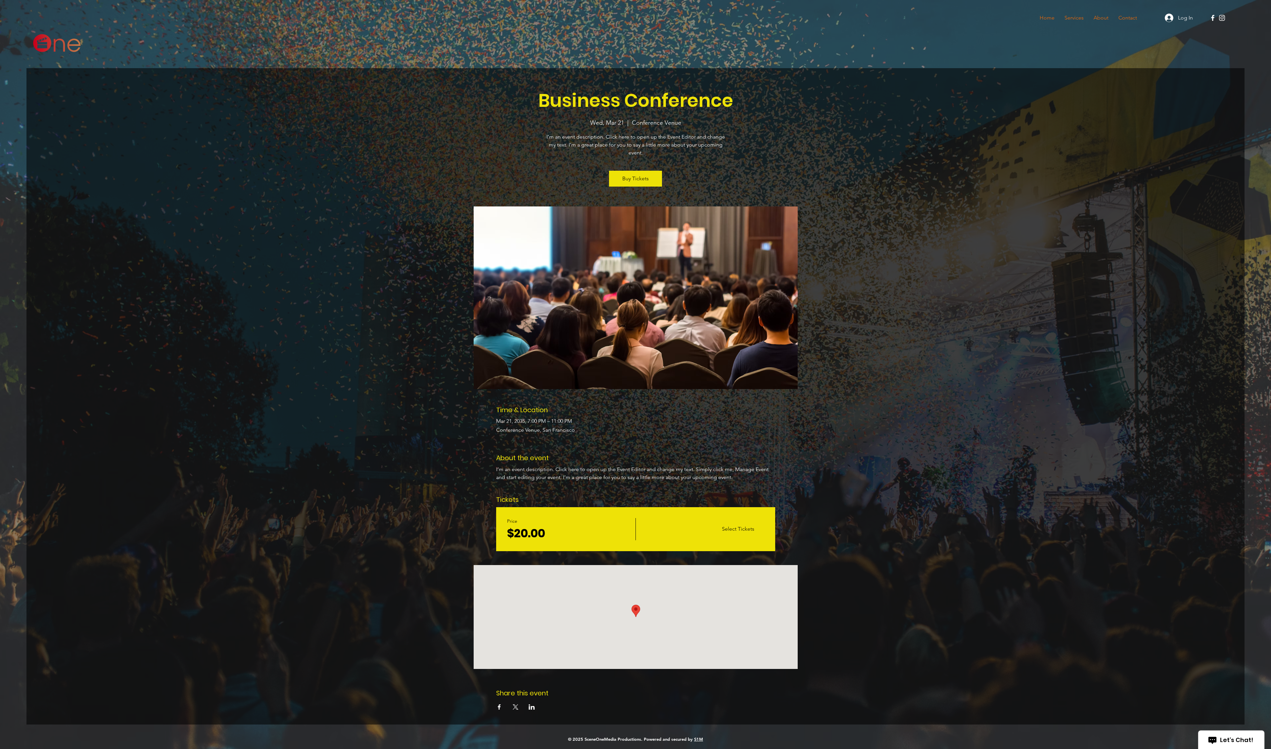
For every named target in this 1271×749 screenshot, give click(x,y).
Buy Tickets (635, 178)
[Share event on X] (515, 707)
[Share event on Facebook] (499, 707)
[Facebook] (1213, 18)
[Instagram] (1222, 18)
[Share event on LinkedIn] (532, 707)
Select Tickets (738, 529)
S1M (698, 739)
